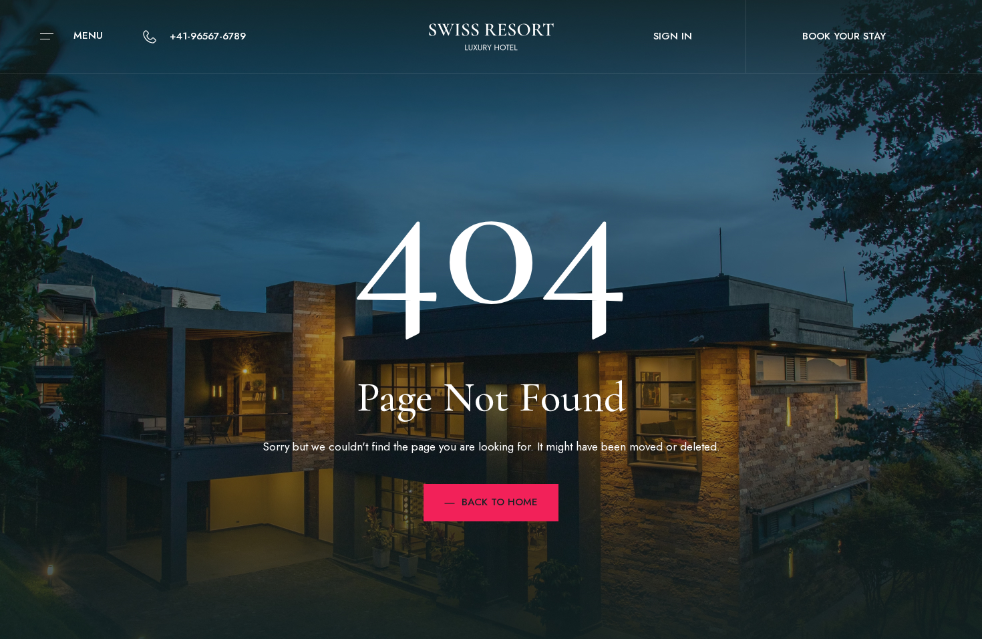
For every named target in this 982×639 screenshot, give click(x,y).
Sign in (672, 36)
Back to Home (500, 502)
